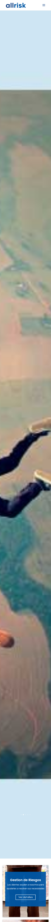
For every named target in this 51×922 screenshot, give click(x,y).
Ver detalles (25, 897)
